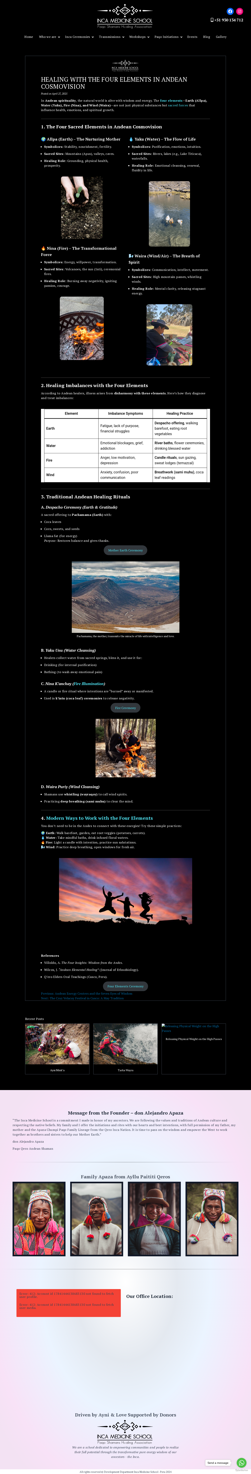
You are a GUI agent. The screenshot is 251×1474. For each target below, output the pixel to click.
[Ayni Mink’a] (57, 1044)
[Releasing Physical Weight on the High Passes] (194, 1028)
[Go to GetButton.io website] (241, 1470)
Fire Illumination (89, 683)
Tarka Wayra (125, 1070)
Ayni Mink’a (57, 1070)
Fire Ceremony (125, 708)
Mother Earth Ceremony (125, 550)
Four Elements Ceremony (125, 986)
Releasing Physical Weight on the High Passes (194, 1039)
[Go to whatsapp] (241, 1463)
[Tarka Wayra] (125, 1044)
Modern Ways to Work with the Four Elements (99, 818)
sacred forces (178, 105)
